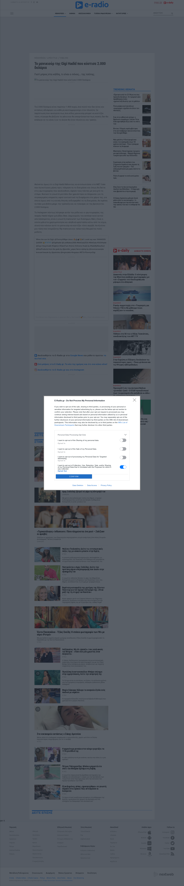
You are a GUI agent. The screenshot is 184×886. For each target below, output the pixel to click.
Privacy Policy (106, 485)
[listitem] (92, 434)
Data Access (92, 485)
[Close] (135, 400)
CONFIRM (74, 476)
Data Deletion (77, 485)
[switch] (123, 440)
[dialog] (92, 443)
